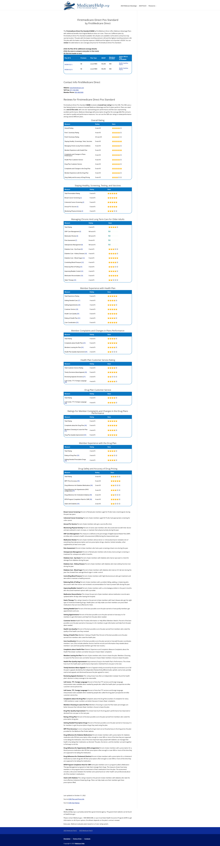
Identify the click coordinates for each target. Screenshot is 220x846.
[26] (86, 372)
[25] (86, 352)
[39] (91, 499)
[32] (85, 435)
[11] (83, 258)
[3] (77, 206)
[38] (91, 495)
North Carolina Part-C (123, 63)
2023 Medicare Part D (86, 830)
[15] (82, 275)
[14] (82, 271)
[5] (80, 231)
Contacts (87, 839)
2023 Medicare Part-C (70, 830)
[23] (84, 343)
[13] (81, 267)
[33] (78, 455)
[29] (66, 403)
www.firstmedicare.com (77, 88)
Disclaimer (67, 839)
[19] (77, 309)
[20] (78, 313)
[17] (79, 300)
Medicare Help (79, 843)
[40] (78, 503)
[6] (77, 236)
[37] (73, 491)
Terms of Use (77, 839)
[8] (82, 244)
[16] (75, 280)
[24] (82, 347)
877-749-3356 (74, 90)
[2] (83, 202)
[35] (78, 481)
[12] (82, 262)
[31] (66, 431)
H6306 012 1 (68, 64)
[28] (66, 382)
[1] (81, 198)
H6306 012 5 (68, 69)
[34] (66, 461)
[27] (84, 376)
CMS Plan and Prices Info (76, 799)
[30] (85, 425)
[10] (86, 253)
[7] (76, 240)
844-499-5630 (79, 92)
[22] (77, 322)
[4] (82, 211)
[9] (82, 249)
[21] (79, 318)
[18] (79, 305)
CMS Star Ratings (73, 803)
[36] (91, 485)
